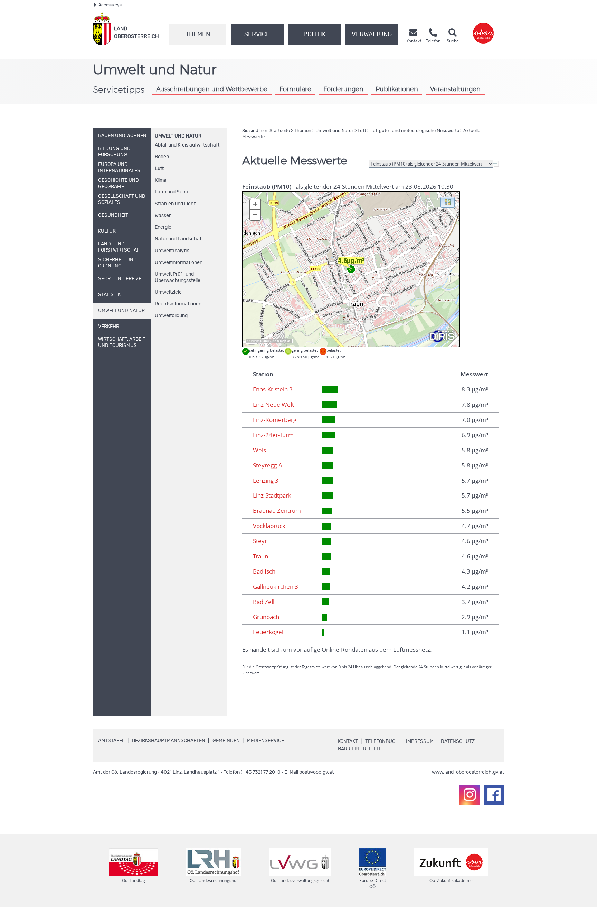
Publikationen (397, 89)
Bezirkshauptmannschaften (168, 740)
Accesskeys (110, 5)
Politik (314, 34)
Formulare (295, 89)
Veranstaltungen (455, 89)
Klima (161, 180)
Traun (260, 556)
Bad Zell (263, 602)
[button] (447, 202)
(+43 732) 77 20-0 (261, 772)
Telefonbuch (382, 741)
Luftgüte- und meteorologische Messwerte (414, 131)
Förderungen (343, 89)
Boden (162, 156)
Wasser (163, 215)
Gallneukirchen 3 (275, 587)
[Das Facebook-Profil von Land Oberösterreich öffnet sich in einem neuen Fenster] (493, 794)
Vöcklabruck (269, 526)
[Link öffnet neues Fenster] (483, 28)
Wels (259, 450)
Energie (163, 227)
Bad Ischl (265, 571)
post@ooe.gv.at (316, 772)
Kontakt (348, 741)
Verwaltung (372, 34)
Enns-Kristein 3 (273, 389)
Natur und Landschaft (179, 239)
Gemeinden (226, 740)
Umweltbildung (171, 315)
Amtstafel (111, 740)
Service (257, 34)
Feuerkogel (268, 632)
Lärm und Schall (172, 192)
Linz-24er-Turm (273, 435)
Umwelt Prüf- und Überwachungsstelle (177, 277)
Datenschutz (458, 741)
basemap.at (281, 341)
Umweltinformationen (178, 262)
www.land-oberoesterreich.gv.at (468, 772)
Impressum (420, 741)
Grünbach (266, 617)
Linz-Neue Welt (273, 404)
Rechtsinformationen (178, 304)
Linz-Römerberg (274, 420)
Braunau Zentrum (277, 510)
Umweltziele (168, 292)
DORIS (265, 341)
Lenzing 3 (265, 480)
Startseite (279, 131)
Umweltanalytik (172, 250)
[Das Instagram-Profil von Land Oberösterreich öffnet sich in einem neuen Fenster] (469, 794)
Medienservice (265, 740)
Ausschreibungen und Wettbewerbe (211, 89)
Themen (198, 34)
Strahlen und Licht (175, 203)
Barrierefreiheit (359, 749)
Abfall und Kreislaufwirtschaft (187, 145)
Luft (159, 168)
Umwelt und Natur (178, 136)
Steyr (260, 541)
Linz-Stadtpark (272, 495)
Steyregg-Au (269, 465)
